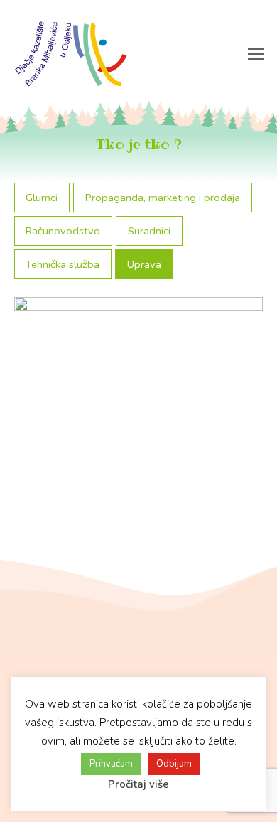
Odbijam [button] (174, 763)
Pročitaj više (138, 784)
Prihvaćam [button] (111, 763)
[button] (256, 54)
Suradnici (149, 231)
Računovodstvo (63, 231)
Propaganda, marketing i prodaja (162, 197)
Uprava (144, 264)
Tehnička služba (62, 264)
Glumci (42, 197)
